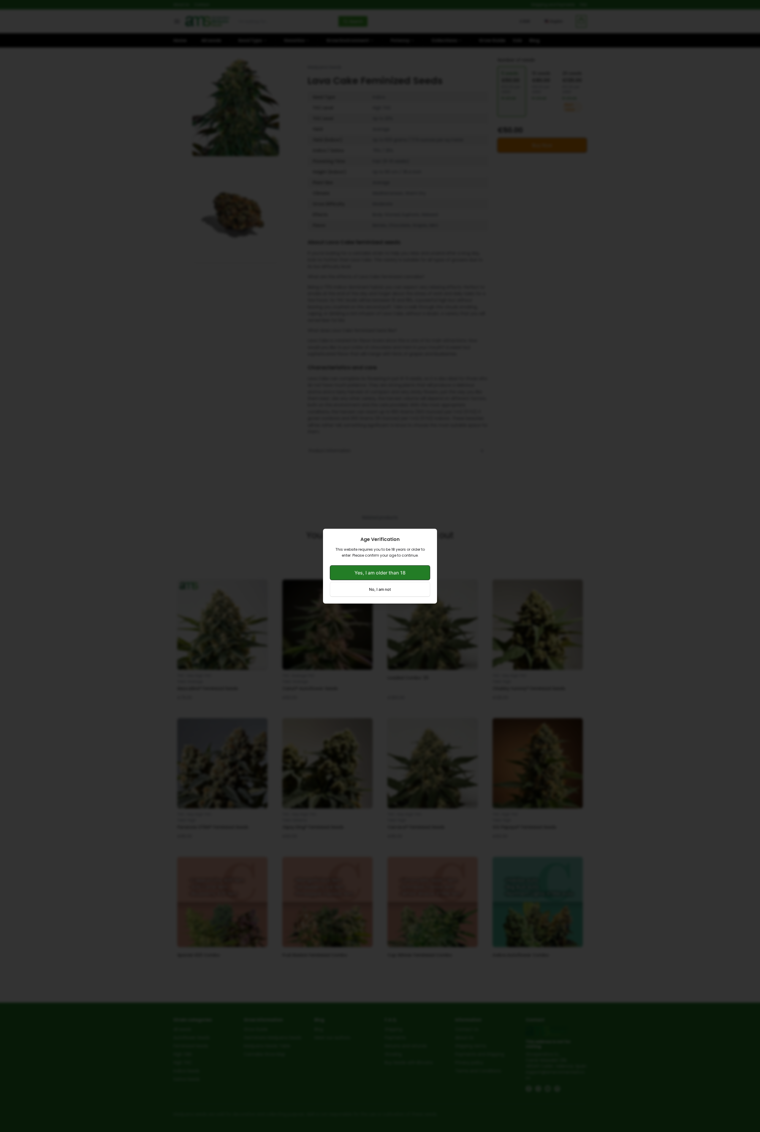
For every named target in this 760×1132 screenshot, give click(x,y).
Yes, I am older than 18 (380, 573)
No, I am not (380, 589)
